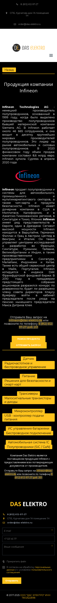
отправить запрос (28, 345)
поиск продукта (28, 339)
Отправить (11, 580)
